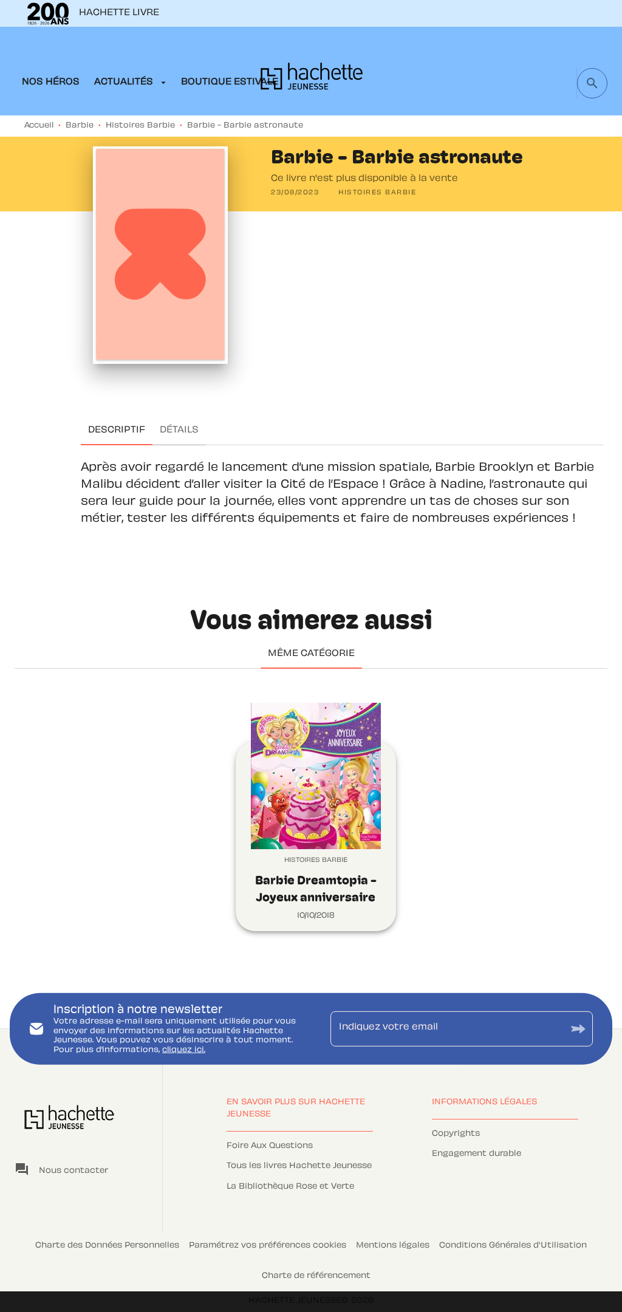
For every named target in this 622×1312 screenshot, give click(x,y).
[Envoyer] (578, 1028)
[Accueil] (312, 80)
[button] (377, 193)
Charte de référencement (316, 1276)
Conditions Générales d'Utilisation (513, 1245)
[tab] (51, 82)
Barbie (80, 125)
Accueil (38, 125)
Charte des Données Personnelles (107, 1245)
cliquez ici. (183, 1050)
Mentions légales (392, 1245)
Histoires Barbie (140, 125)
